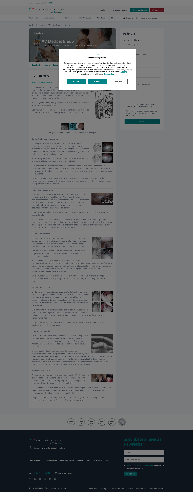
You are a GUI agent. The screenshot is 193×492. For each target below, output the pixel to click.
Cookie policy (109, 74)
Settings (118, 81)
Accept (76, 81)
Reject (97, 81)
